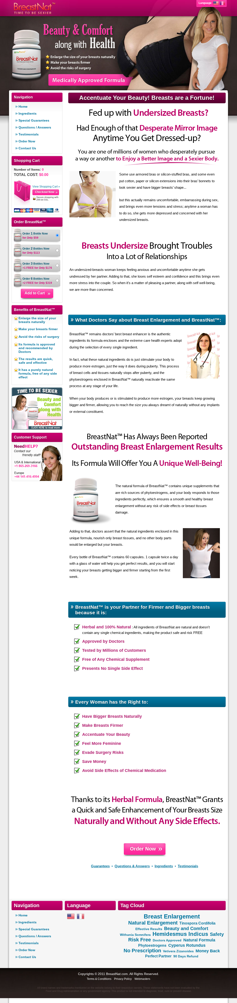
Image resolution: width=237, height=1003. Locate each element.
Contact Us (27, 148)
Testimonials (29, 134)
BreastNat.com (117, 974)
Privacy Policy (123, 979)
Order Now (27, 141)
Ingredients (28, 113)
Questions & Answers (132, 866)
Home (23, 106)
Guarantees (100, 866)
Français (222, 3)
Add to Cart (35, 293)
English (216, 3)
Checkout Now (44, 192)
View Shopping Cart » (46, 186)
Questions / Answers (35, 127)
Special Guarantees (34, 120)
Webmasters (142, 979)
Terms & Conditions (99, 979)
